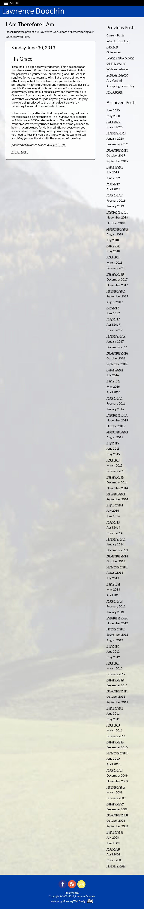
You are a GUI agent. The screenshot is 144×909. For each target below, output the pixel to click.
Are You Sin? (114, 80)
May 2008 (113, 848)
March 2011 (114, 730)
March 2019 (114, 195)
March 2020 (114, 127)
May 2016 (113, 386)
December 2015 (117, 414)
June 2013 (113, 583)
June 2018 (113, 245)
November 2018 (117, 217)
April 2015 (113, 459)
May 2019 (113, 183)
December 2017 (117, 279)
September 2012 (117, 634)
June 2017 (113, 313)
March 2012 (114, 668)
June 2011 (113, 713)
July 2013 (112, 578)
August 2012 (114, 640)
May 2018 (113, 251)
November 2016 (117, 352)
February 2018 (115, 268)
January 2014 (115, 544)
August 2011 (114, 707)
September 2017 (117, 296)
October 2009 (115, 786)
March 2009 (114, 792)
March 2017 (114, 330)
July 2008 (112, 837)
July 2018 (112, 240)
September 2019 (117, 161)
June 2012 (113, 651)
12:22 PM (59, 145)
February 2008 (115, 865)
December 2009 (117, 775)
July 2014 (112, 510)
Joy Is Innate (114, 91)
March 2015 (114, 465)
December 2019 (117, 144)
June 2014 (113, 516)
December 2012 (117, 617)
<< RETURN (19, 151)
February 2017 (115, 335)
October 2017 (115, 290)
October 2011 (115, 696)
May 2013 (113, 589)
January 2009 (115, 803)
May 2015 (113, 454)
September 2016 (117, 364)
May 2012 (113, 657)
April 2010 (113, 764)
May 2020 (113, 116)
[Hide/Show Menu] (10, 3)
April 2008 (113, 854)
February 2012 (115, 674)
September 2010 (117, 753)
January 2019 (115, 206)
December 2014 (117, 482)
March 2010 (114, 769)
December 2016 (117, 347)
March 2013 (114, 600)
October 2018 (115, 223)
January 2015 (115, 476)
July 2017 (112, 307)
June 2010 (113, 758)
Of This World (115, 63)
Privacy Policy (72, 892)
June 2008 (113, 843)
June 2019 (113, 178)
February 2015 (115, 471)
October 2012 (115, 629)
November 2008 (117, 815)
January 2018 (115, 273)
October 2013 (115, 561)
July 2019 (112, 172)
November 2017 (117, 285)
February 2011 (115, 736)
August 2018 (114, 234)
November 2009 (117, 781)
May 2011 (113, 719)
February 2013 (115, 606)
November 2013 (117, 555)
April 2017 (113, 324)
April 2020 (113, 121)
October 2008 (115, 820)
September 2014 (117, 499)
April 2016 (113, 392)
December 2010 (117, 747)
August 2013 (114, 572)
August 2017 (114, 302)
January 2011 (115, 741)
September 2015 (117, 431)
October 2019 (115, 155)
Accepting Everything (120, 86)
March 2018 (114, 262)
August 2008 (114, 831)
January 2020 (115, 138)
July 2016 (112, 375)
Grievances (113, 52)
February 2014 (115, 538)
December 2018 (117, 211)
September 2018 (117, 228)
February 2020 (115, 133)
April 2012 (113, 662)
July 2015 (112, 443)
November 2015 (117, 420)
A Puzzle (112, 46)
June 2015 (113, 448)
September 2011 (117, 702)
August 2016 (114, 369)
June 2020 (113, 110)
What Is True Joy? (117, 41)
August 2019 (114, 166)
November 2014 (117, 488)
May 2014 (113, 521)
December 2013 (117, 550)
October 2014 (115, 493)
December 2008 (117, 809)
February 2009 (115, 798)
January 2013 (115, 612)
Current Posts (115, 35)
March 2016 (114, 397)
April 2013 (113, 595)
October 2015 (115, 426)
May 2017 (113, 319)
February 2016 (115, 403)
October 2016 (115, 358)
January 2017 (115, 341)
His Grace (21, 59)
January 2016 (115, 409)
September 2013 (117, 567)
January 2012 (115, 679)
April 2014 (113, 527)
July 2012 (112, 645)
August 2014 (114, 505)
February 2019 (115, 200)
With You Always (117, 69)
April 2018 (113, 257)
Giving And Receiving (120, 58)
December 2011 (117, 685)
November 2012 (117, 623)
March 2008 (114, 860)
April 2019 (113, 189)
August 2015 (114, 437)
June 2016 (113, 381)
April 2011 (113, 724)
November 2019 (117, 149)
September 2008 (117, 826)
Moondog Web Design (75, 901)
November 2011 (117, 691)
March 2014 (114, 533)
